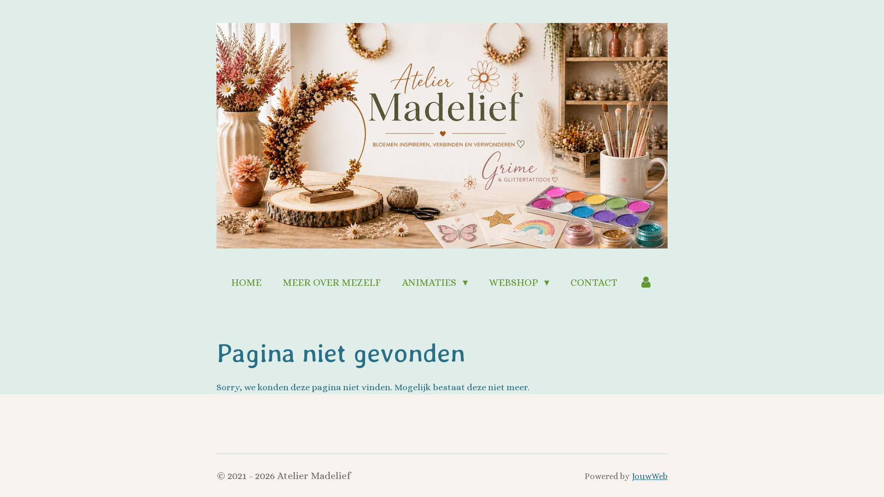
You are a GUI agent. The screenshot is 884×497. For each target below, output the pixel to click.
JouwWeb (650, 476)
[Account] (645, 282)
